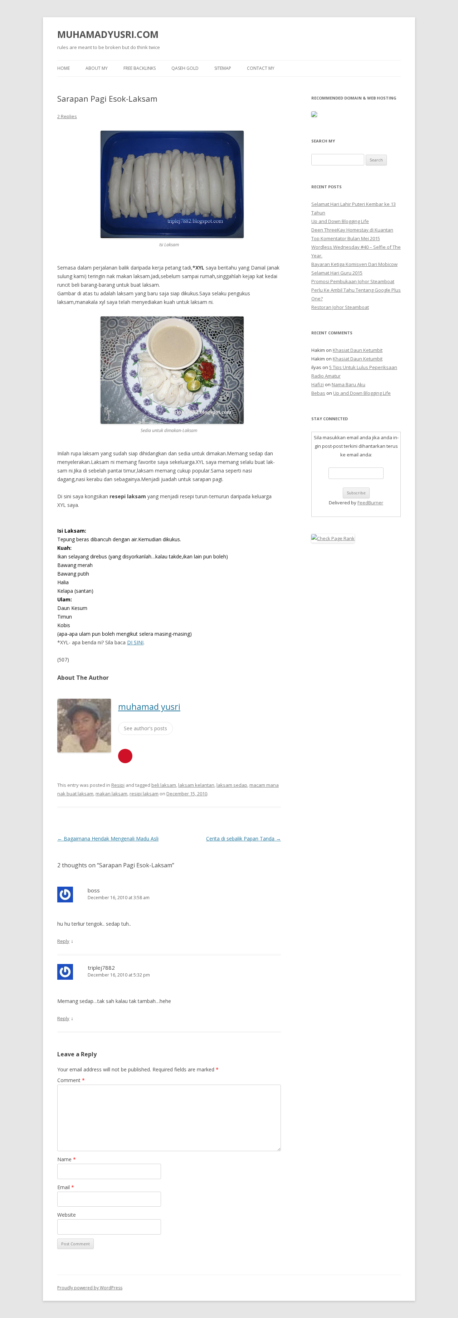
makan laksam (111, 793)
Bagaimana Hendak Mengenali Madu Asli (108, 838)
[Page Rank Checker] (333, 538)
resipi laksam (144, 793)
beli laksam (163, 785)
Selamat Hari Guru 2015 (336, 273)
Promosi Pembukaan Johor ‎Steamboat (352, 281)
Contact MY (260, 68)
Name (66, 1159)
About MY (97, 68)
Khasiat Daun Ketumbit (358, 350)
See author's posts (145, 728)
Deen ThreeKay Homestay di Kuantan (352, 230)
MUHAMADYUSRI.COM (108, 34)
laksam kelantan (196, 785)
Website (66, 1214)
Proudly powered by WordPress (89, 1288)
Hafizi (317, 384)
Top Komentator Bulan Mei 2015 (345, 238)
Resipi (118, 785)
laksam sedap (231, 785)
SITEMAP (222, 68)
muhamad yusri (149, 706)
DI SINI (135, 642)
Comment (71, 1080)
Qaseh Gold (185, 68)
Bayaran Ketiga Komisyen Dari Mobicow (354, 264)
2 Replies (67, 116)
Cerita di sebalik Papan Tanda (243, 838)
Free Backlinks (139, 68)
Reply (63, 941)
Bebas (318, 393)
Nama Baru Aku (348, 384)
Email (65, 1187)
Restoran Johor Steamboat (340, 307)
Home (63, 68)
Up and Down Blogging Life (340, 221)
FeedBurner (370, 502)
